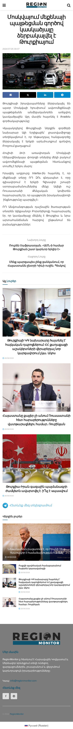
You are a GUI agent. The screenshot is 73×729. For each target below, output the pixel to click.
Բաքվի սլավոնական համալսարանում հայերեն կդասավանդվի (40, 567)
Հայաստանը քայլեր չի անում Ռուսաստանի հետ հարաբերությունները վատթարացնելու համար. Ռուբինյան (36, 419)
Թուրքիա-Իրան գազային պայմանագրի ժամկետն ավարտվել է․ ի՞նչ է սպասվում (36, 488)
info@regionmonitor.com (23, 680)
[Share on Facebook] (11, 95)
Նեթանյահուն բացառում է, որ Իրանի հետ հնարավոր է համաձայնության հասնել (36, 550)
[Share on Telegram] (62, 95)
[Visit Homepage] (36, 5)
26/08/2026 (9, 358)
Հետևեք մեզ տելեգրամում (31, 505)
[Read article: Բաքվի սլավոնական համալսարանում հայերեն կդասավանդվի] (9, 569)
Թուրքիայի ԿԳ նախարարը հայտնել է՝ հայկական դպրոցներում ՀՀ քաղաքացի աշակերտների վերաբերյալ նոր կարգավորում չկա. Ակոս (36, 346)
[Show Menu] (4, 5)
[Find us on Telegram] (14, 696)
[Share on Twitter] (28, 95)
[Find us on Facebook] (6, 696)
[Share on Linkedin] (45, 95)
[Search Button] (68, 5)
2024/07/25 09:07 (11, 48)
